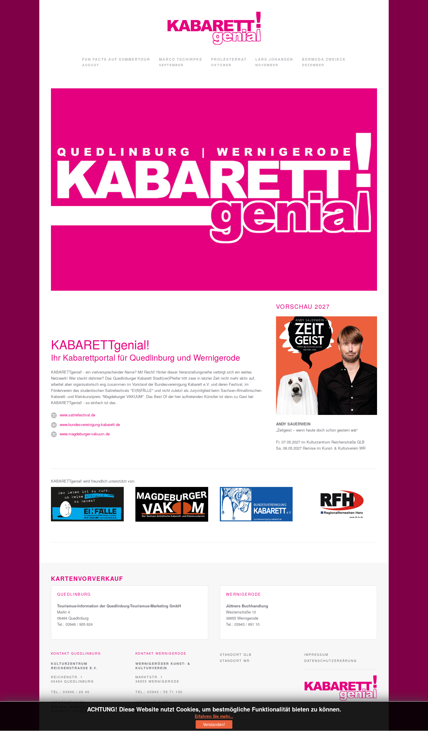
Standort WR (235, 660)
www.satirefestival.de (77, 415)
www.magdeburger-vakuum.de (85, 434)
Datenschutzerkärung (330, 660)
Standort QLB (236, 654)
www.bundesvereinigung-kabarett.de (90, 424)
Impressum (316, 654)
